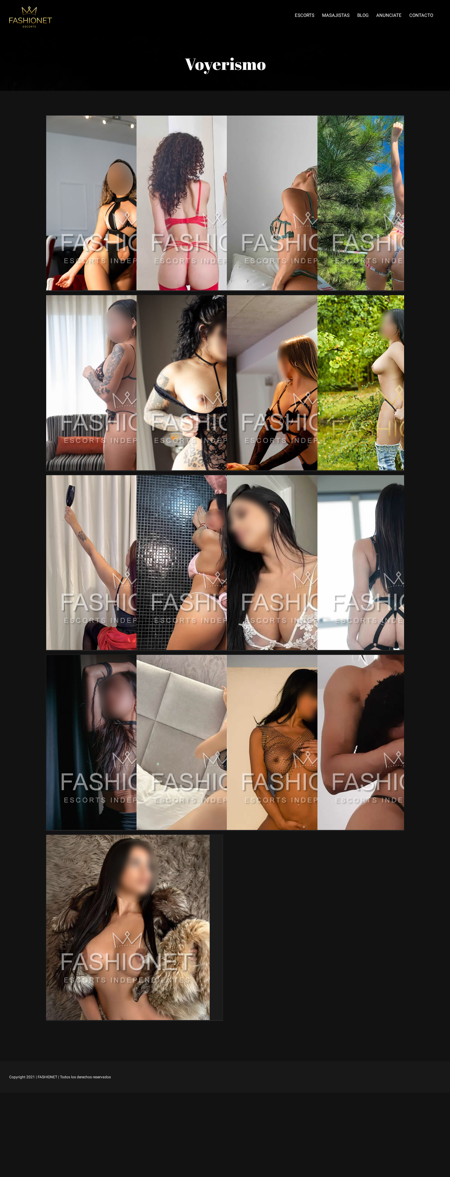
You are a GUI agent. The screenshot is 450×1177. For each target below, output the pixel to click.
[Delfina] (128, 120)
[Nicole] (128, 480)
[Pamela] (308, 120)
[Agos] (308, 480)
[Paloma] (128, 659)
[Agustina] (218, 480)
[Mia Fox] (128, 839)
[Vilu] (128, 300)
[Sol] (308, 300)
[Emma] (218, 120)
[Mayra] (218, 300)
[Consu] (308, 659)
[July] (218, 659)
